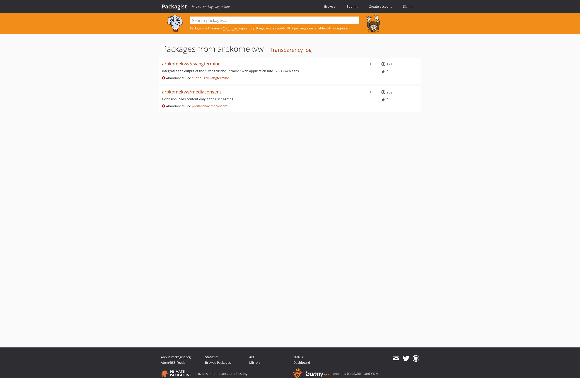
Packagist (174, 6)
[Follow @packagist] (406, 358)
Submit (352, 6)
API (251, 357)
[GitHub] (416, 358)
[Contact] (396, 358)
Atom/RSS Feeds (173, 362)
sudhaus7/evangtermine (210, 78)
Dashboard (301, 362)
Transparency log (291, 49)
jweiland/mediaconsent (209, 106)
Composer (230, 28)
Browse (329, 6)
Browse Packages (218, 362)
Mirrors (255, 362)
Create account (380, 6)
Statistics (212, 357)
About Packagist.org (176, 357)
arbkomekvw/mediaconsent (191, 92)
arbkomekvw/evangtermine (191, 64)
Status (298, 357)
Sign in (408, 6)
